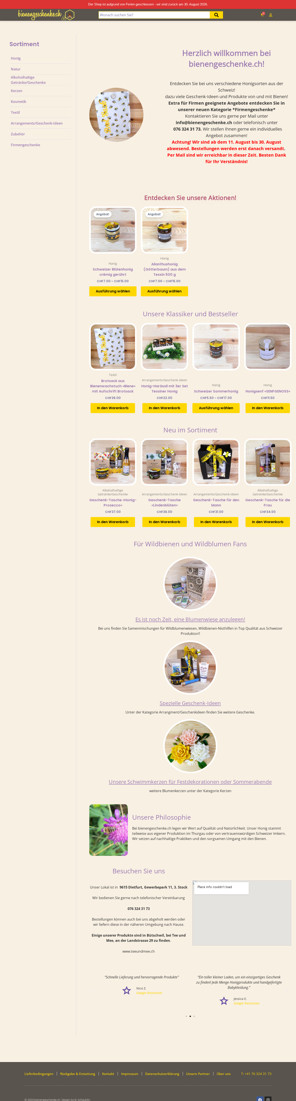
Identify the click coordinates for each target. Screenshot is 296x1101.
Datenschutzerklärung (162, 1074)
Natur (16, 68)
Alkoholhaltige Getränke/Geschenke (28, 80)
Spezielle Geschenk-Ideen (190, 703)
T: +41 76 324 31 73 (256, 1074)
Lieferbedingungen (38, 1074)
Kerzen (16, 90)
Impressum (129, 1074)
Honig (16, 58)
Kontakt (108, 1074)
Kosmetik (18, 101)
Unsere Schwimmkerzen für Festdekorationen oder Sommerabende (190, 781)
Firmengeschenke (25, 145)
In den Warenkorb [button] (112, 407)
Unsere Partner (198, 1074)
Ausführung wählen (113, 291)
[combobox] (154, 15)
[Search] (216, 15)
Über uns (224, 1074)
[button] (93, 990)
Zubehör (18, 133)
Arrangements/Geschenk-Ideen (37, 123)
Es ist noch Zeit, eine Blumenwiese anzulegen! (190, 619)
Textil (15, 112)
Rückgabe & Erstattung (77, 1074)
